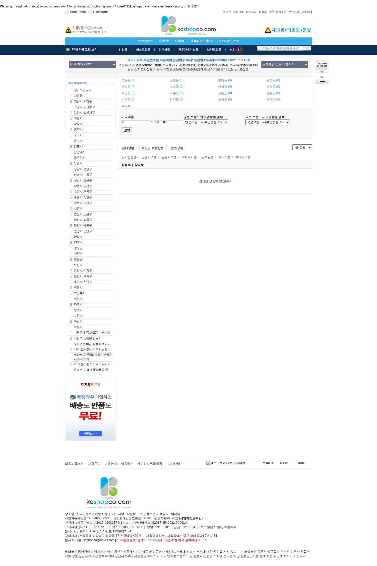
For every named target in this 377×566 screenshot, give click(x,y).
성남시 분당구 (83, 169)
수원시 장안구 (83, 197)
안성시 (78, 237)
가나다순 (224, 157)
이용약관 (127, 463)
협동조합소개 (74, 463)
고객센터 (174, 463)
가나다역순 (243, 157)
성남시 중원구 (83, 180)
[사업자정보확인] (191, 518)
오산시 (78, 265)
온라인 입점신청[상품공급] (91, 370)
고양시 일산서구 (84, 112)
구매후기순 (189, 157)
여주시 (78, 253)
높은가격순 (169, 157)
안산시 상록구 (83, 220)
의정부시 (80, 293)
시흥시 (78, 208)
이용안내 (111, 463)
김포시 (78, 146)
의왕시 (78, 287)
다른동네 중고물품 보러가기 (92, 332)
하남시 (78, 321)
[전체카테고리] (83, 49)
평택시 (78, 310)
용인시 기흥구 (83, 270)
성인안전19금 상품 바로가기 (92, 344)
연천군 (78, 259)
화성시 (78, 327)
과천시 (78, 118)
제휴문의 (94, 463)
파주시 (78, 304)
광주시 (78, 129)
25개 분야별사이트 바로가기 (92, 364)
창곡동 (139, 165)
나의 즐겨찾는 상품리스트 (90, 349)
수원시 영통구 (83, 191)
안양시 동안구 (83, 225)
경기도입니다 (82, 90)
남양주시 (80, 152)
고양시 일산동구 (84, 107)
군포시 (78, 141)
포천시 (78, 315)
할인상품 (177, 148)
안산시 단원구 (83, 214)
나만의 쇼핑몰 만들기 (87, 338)
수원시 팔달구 (83, 203)
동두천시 (80, 158)
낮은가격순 (149, 157)
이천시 (78, 299)
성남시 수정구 (83, 174)
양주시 (78, 242)
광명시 (78, 124)
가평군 (78, 95)
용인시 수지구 (83, 276)
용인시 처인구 (83, 282)
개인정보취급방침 (149, 463)
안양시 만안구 (83, 231)
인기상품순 (129, 157)
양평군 (78, 248)
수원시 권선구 (83, 186)
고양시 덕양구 (83, 101)
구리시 (78, 135)
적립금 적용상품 (152, 148)
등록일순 (207, 157)
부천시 (78, 163)
